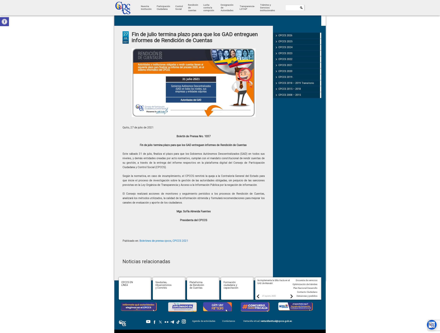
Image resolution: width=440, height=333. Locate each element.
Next (291, 296)
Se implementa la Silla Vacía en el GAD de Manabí (273, 282)
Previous (257, 296)
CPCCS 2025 (285, 41)
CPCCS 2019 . (286, 77)
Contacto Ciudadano (307, 292)
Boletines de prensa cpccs (155, 240)
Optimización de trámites (305, 284)
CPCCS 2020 (285, 71)
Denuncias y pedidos (307, 296)
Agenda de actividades (203, 321)
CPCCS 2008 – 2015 (289, 94)
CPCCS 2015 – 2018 (289, 88)
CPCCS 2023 (285, 53)
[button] (4, 21)
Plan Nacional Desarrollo (305, 288)
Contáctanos (229, 321)
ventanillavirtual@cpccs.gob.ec (276, 321)
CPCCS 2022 (285, 59)
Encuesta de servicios (306, 280)
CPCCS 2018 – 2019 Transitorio (296, 83)
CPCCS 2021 (180, 240)
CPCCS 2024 (285, 47)
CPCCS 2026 (285, 35)
